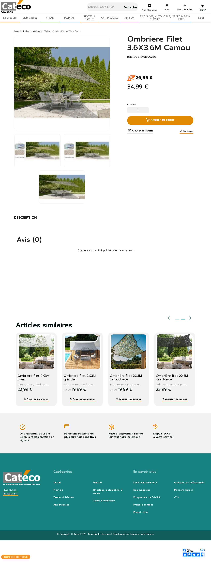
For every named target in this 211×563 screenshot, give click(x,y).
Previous (169, 318)
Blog (167, 9)
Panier (202, 10)
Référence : (133, 57)
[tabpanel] (34, 369)
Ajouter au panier (162, 120)
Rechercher (130, 7)
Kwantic (150, 534)
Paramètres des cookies (16, 556)
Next (190, 318)
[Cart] (202, 4)
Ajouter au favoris (142, 130)
